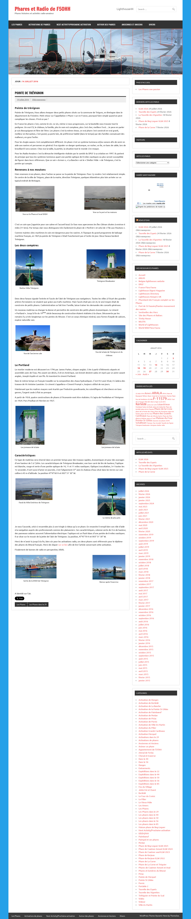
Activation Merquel (147, 734)
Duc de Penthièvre (141, 399)
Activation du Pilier (147, 727)
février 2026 (144, 494)
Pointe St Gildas (144, 420)
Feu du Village (145, 786)
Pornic (141, 883)
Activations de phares (39, 24)
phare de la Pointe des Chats (145, 411)
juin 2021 (143, 515)
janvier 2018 (144, 578)
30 (167, 371)
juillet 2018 (144, 565)
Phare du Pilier (167, 416)
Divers (152, 24)
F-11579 (160, 398)
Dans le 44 (143, 758)
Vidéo (141, 898)
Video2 (142, 901)
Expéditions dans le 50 (149, 777)
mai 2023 (143, 506)
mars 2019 (143, 553)
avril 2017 (143, 596)
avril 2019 (143, 550)
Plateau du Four (164, 418)
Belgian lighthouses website (151, 281)
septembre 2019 (146, 540)
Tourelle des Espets (148, 111)
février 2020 (144, 531)
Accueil (142, 275)
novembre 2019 (146, 534)
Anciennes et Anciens (132, 24)
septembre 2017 (146, 587)
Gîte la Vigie (154, 402)
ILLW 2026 (143, 108)
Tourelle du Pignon (167, 423)
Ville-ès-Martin (145, 904)
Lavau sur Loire (152, 405)
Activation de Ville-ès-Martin (152, 724)
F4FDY (169, 399)
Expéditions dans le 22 (149, 771)
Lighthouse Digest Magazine (152, 290)
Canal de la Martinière (159, 396)
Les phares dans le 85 (148, 824)
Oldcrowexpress (38, 99)
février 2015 (144, 677)
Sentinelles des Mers (148, 312)
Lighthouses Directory (149, 293)
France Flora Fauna (147, 287)
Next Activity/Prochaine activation (74, 24)
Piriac (141, 873)
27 (150, 371)
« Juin (138, 374)
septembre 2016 (146, 618)
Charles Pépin (171, 396)
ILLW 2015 (162, 402)
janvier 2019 (144, 556)
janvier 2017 (144, 606)
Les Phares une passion (149, 89)
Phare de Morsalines (161, 411)
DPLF (141, 284)
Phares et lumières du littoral (152, 870)
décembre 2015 (146, 646)
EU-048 (150, 399)
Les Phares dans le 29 (38, 604)
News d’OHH (144, 220)
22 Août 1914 (140, 393)
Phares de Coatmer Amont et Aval (154, 867)
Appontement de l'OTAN (150, 749)
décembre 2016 (146, 609)
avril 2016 (143, 633)
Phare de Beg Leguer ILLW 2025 (153, 121)
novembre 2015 (146, 649)
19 (144, 368)
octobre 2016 (145, 615)
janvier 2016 (144, 643)
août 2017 (143, 590)
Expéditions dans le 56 (149, 780)
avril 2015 (143, 671)
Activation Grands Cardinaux (152, 731)
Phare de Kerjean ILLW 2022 (152, 858)
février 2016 (144, 640)
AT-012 (165, 393)
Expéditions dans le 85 (149, 783)
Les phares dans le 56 (148, 821)
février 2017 (144, 602)
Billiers (145, 396)
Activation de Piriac (147, 718)
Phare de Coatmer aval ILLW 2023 (154, 852)
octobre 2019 (145, 537)
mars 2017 (143, 599)
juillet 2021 (144, 512)
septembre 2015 (146, 655)
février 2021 (144, 519)
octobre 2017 (145, 584)
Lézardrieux (163, 404)
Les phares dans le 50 (148, 818)
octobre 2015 (145, 652)
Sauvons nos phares (159, 421)
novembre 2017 (146, 581)
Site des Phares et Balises (150, 315)
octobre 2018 (145, 562)
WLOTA (142, 321)
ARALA (157, 393)
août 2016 (143, 621)
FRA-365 (147, 402)
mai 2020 (143, 525)
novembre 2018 (146, 559)
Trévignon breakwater (143, 425)
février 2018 (144, 574)
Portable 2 (143, 886)
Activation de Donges (148, 699)
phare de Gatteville (159, 407)
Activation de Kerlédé (149, 703)
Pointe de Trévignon (29, 93)
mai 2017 (143, 593)
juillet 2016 (144, 624)
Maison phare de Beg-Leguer (152, 827)
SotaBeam (141, 422)
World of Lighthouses (148, 324)
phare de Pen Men (146, 414)
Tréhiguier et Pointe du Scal (151, 895)
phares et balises (141, 418)
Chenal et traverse (147, 755)
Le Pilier (142, 799)
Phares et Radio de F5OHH (42, 8)
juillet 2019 (144, 546)
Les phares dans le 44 (148, 814)
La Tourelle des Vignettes (150, 114)
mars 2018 (143, 571)
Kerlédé (141, 404)
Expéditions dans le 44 (149, 774)
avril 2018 (143, 568)
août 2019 (143, 543)
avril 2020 (143, 528)
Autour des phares (106, 24)
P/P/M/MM (144, 833)
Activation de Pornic (148, 721)
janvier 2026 (144, 497)
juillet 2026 (144, 491)
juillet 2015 (144, 661)
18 (138, 368)
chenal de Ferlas (146, 752)
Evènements (144, 768)
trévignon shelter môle (157, 425)
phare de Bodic (148, 407)
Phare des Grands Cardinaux (153, 414)
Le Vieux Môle (145, 802)
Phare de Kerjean (147, 855)
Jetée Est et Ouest (147, 790)
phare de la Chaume (147, 409)
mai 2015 (143, 668)
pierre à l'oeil (151, 418)
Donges (142, 765)
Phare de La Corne (147, 861)
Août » (146, 374)
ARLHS (142, 278)
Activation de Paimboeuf (150, 712)
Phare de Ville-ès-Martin (154, 416)
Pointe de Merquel (147, 877)
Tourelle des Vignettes (149, 892)
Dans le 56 (143, 762)
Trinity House (145, 318)
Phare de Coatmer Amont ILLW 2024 (156, 849)
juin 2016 (143, 627)
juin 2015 (143, 665)
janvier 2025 (144, 500)
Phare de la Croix (163, 408)
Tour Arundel (157, 423)
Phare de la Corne (147, 127)
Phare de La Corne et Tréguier (152, 864)
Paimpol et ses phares (149, 839)
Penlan (142, 842)
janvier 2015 (144, 680)
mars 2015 (143, 674)
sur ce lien (63, 544)
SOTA (168, 421)
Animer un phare (146, 746)
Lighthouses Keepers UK (150, 296)
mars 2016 (143, 637)
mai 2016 (143, 630)
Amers (148, 393)
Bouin (149, 396)
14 (156, 364)
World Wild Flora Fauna (149, 327)
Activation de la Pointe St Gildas (153, 709)
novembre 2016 (146, 612)
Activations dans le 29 (149, 737)
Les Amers (143, 805)
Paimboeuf (139, 407)
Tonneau (149, 423)
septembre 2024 (146, 503)
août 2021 (143, 509)
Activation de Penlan (148, 715)
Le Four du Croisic (147, 796)
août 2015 (143, 658)
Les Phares (17, 24)
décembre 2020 (146, 522)
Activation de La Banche (150, 706)
